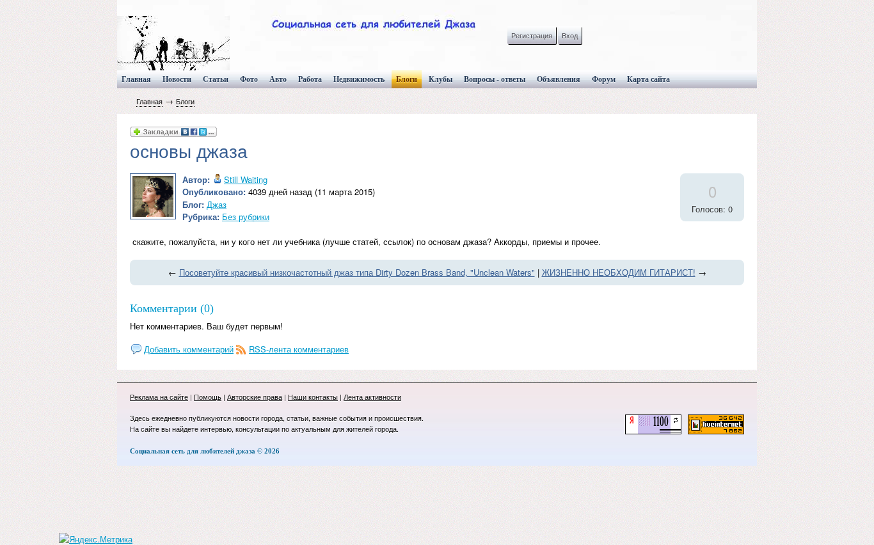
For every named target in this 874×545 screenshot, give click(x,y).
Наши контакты (313, 396)
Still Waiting (245, 179)
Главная (149, 101)
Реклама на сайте (159, 396)
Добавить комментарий (189, 349)
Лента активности (372, 396)
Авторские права (254, 396)
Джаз (216, 204)
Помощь (207, 396)
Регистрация (531, 35)
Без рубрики (245, 216)
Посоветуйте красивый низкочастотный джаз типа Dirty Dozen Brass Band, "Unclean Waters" (357, 272)
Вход (570, 35)
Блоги (185, 101)
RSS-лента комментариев (299, 349)
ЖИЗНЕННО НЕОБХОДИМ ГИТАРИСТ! (618, 272)
